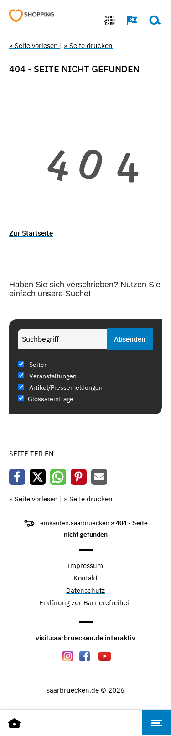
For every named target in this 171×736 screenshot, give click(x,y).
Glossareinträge (50, 399)
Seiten (38, 364)
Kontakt (85, 578)
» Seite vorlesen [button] (34, 45)
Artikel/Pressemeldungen (65, 387)
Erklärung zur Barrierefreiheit (85, 603)
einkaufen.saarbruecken (75, 523)
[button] (127, 20)
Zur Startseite (31, 233)
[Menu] (156, 722)
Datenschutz (85, 591)
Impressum (85, 566)
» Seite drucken (88, 45)
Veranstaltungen (52, 376)
